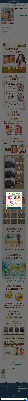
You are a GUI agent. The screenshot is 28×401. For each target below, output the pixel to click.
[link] (14, 199)
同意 (25, 399)
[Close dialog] (20, 192)
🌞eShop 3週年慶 (14, 208)
